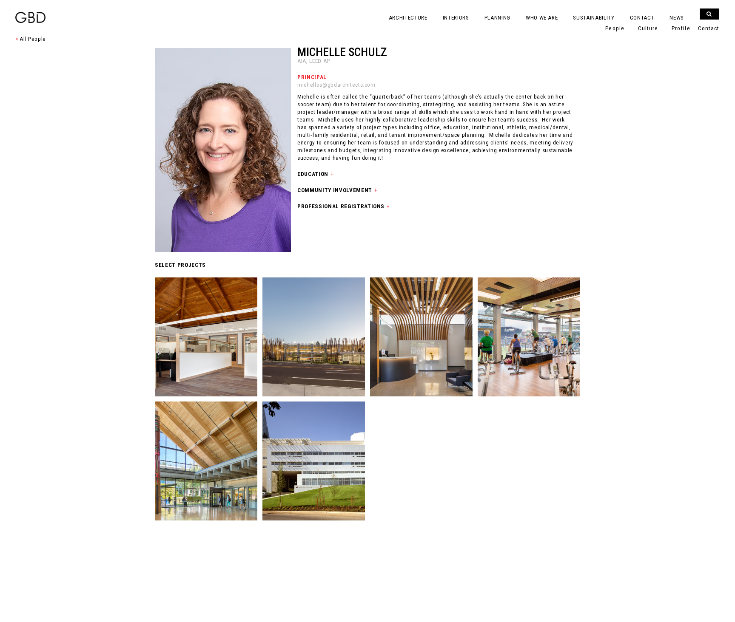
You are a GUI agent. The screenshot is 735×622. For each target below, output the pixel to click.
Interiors (456, 17)
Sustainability (593, 17)
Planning (497, 17)
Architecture (408, 17)
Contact (642, 17)
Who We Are (542, 17)
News (676, 17)
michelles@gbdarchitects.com (336, 85)
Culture (648, 28)
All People (30, 39)
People (614, 28)
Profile (681, 28)
